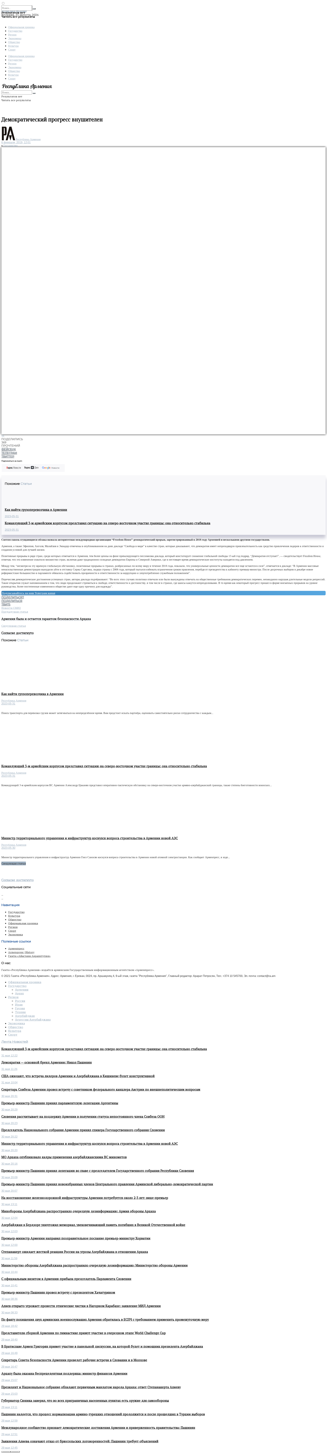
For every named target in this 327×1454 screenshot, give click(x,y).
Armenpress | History (21, 952)
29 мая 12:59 (9, 1420)
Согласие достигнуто (17, 880)
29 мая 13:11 (9, 1407)
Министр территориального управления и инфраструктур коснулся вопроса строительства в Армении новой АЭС (89, 838)
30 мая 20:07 (9, 1190)
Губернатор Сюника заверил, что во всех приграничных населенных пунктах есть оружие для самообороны (85, 1400)
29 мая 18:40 (9, 1339)
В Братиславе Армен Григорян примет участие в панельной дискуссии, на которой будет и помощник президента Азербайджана (102, 1346)
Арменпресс (16, 948)
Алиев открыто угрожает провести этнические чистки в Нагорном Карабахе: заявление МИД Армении (81, 1306)
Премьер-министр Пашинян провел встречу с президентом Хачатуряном (58, 1292)
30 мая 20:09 (9, 1177)
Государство (15, 31)
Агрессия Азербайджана (33, 1019)
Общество (14, 42)
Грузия (20, 1008)
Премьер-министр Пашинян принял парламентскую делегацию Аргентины (59, 1103)
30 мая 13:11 (9, 1204)
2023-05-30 (8, 847)
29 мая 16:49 (9, 1353)
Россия (20, 1001)
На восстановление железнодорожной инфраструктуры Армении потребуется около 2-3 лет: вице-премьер (84, 1198)
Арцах (19, 993)
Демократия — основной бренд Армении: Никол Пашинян (46, 1062)
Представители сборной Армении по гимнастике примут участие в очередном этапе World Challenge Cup (83, 1333)
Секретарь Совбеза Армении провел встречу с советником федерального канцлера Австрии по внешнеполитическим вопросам (100, 1089)
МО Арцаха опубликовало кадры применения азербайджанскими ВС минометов (64, 1157)
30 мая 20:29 (9, 1109)
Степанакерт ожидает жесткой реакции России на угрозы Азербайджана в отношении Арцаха (74, 1252)
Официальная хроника (21, 27)
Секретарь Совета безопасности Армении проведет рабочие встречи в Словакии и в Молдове (74, 1360)
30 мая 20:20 (9, 1150)
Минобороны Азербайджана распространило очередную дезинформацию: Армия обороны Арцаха (78, 1211)
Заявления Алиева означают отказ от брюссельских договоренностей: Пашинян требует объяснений (79, 1441)
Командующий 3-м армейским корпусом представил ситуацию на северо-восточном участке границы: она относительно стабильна (107, 523)
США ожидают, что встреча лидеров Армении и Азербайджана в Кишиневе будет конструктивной (78, 1076)
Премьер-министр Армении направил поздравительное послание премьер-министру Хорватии (75, 1238)
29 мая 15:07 (9, 1380)
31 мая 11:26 (9, 1069)
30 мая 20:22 (9, 1136)
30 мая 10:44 (9, 1272)
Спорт (11, 49)
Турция (20, 1012)
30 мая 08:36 (9, 1299)
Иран (19, 1005)
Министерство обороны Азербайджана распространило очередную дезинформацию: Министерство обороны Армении (94, 1265)
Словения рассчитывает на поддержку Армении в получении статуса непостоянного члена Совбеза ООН (83, 1116)
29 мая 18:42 (9, 1326)
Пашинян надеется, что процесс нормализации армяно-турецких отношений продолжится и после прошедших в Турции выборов (103, 1414)
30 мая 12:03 (9, 1231)
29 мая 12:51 (9, 1434)
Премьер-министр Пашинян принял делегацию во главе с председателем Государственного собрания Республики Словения (97, 1171)
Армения (21, 990)
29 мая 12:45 (9, 1447)
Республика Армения (28, 139)
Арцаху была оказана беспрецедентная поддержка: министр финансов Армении (64, 1373)
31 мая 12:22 (9, 1055)
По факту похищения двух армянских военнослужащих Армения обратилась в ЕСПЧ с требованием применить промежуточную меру (105, 1319)
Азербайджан (25, 1016)
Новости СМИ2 (11, 608)
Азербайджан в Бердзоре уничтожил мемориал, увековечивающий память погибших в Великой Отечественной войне (93, 1225)
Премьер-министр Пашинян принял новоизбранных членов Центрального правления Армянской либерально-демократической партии (107, 1184)
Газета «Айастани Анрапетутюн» (29, 956)
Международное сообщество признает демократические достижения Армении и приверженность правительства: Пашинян (98, 1428)
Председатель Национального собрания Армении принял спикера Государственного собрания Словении (83, 1130)
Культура (13, 46)
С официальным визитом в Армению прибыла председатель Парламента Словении (66, 1279)
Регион (12, 34)
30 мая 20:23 (9, 1123)
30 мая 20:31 (9, 1096)
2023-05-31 (12, 516)
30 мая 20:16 (9, 1163)
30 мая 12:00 (9, 1245)
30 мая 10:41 (9, 1285)
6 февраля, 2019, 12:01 (16, 142)
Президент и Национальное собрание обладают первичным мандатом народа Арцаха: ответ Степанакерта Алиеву (91, 1387)
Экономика (14, 38)
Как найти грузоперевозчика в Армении (36, 510)
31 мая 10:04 (9, 1082)
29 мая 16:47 (9, 1366)
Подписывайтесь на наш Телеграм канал (28, 593)
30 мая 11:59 (9, 1258)
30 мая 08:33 (9, 1312)
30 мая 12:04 (9, 1217)
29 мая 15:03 (9, 1393)
